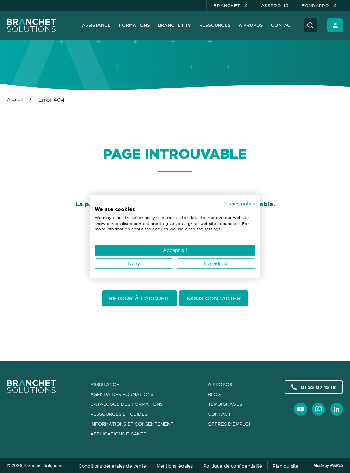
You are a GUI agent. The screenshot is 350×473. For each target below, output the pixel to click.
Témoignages (225, 404)
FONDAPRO (315, 5)
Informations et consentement (131, 423)
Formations (134, 25)
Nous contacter (214, 298)
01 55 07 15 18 (318, 387)
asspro (271, 5)
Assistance (96, 25)
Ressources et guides (118, 414)
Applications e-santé (118, 433)
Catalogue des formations (126, 404)
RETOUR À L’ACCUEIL (139, 298)
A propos (251, 25)
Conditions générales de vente (112, 465)
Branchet (227, 5)
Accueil (15, 99)
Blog (214, 394)
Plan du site (285, 465)
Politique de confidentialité (232, 465)
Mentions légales (175, 465)
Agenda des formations (121, 394)
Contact (282, 25)
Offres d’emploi (229, 423)
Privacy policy (238, 203)
